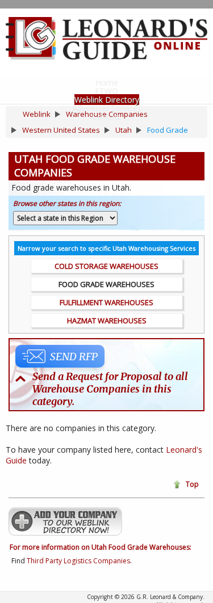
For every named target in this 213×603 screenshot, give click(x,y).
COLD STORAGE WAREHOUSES (106, 266)
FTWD (106, 91)
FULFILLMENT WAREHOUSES (106, 302)
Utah (123, 130)
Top (192, 484)
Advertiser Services (106, 108)
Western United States (61, 130)
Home (106, 82)
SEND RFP (74, 356)
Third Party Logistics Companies (78, 561)
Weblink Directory (106, 99)
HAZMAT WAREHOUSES (107, 320)
